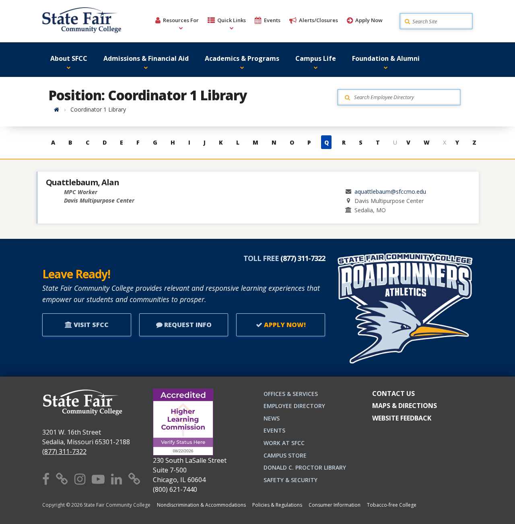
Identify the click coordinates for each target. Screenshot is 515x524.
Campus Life (315, 58)
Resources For (181, 20)
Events (272, 20)
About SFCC (68, 58)
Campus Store (285, 455)
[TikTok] (134, 478)
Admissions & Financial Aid (146, 58)
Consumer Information (334, 504)
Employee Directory (294, 406)
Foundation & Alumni (386, 58)
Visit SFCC (90, 324)
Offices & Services (291, 394)
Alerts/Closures (318, 20)
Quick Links (231, 20)
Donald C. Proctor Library (305, 467)
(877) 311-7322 (64, 451)
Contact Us (393, 393)
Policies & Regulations (277, 504)
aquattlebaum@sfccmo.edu (390, 191)
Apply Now (369, 20)
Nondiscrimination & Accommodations (201, 504)
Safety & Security (290, 480)
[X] (62, 478)
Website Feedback (401, 418)
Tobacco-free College (391, 504)
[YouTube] (98, 478)
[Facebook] (45, 478)
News (272, 418)
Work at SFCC (284, 443)
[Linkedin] (116, 478)
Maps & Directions (404, 405)
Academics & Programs (242, 58)
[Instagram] (79, 478)
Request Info (187, 324)
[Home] (56, 109)
